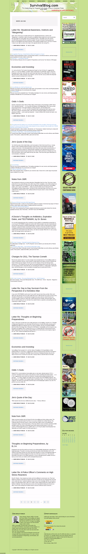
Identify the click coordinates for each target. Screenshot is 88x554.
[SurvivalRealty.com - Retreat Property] (69, 33)
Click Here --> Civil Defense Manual (19, 58)
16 (72, 439)
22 (70, 440)
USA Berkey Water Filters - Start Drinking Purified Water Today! (25, 131)
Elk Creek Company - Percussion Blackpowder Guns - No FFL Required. (27, 278)
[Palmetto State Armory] (69, 157)
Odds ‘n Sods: (18, 101)
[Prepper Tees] (69, 361)
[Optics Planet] (69, 419)
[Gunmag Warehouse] (69, 71)
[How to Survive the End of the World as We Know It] (69, 273)
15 (70, 439)
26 (64, 441)
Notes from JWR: (19, 179)
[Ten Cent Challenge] (69, 404)
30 (72, 441)
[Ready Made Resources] (69, 251)
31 (74, 441)
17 (74, 439)
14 (44, 502)
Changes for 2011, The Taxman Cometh (29, 257)
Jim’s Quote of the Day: (22, 142)
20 (66, 440)
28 (68, 441)
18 (62, 440)
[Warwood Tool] (69, 375)
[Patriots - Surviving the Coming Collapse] (69, 113)
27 (66, 441)
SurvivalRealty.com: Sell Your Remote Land (20, 87)
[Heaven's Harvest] (69, 92)
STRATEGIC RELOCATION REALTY (19, 206)
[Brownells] (69, 228)
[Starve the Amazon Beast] (69, 333)
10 (74, 437)
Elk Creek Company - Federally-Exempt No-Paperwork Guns (24, 242)
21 (68, 440)
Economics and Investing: (23, 67)
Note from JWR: (19, 416)
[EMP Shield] (69, 304)
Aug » (66, 444)
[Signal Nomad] (69, 203)
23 (72, 440)
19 (64, 440)
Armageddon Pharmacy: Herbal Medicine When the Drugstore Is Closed (27, 54)
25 (62, 441)
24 (74, 440)
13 (66, 439)
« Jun (63, 444)
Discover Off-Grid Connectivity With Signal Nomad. (22, 202)
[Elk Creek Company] (69, 182)
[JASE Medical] (69, 390)
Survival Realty (14, 91)
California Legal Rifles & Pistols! (18, 169)
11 (62, 439)
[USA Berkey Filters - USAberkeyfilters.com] (69, 319)
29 (70, 441)
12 (64, 439)
